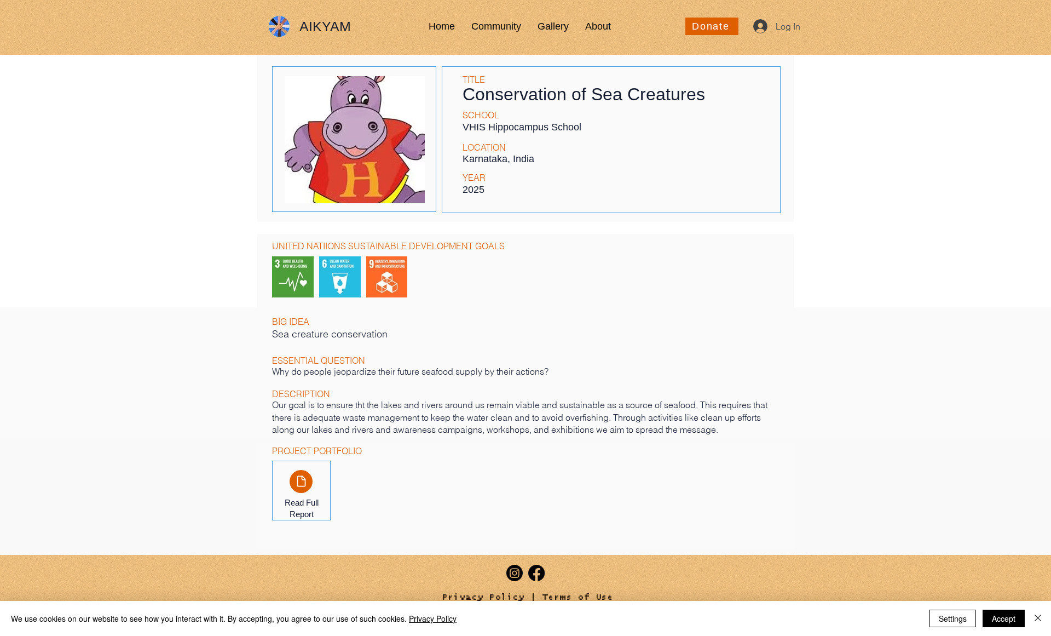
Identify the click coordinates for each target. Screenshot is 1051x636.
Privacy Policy (483, 597)
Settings (953, 618)
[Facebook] (536, 573)
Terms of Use (578, 597)
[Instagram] (514, 573)
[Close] (1037, 618)
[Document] (301, 481)
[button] (496, 26)
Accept (1003, 618)
